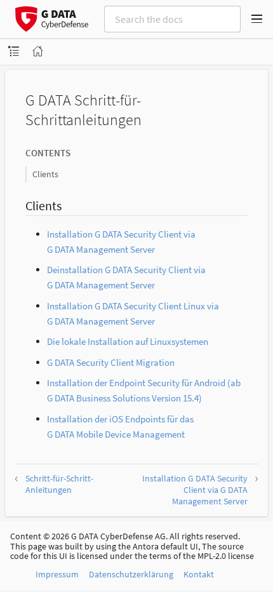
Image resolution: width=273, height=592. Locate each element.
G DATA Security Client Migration (111, 362)
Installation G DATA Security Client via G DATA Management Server (195, 490)
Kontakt (198, 574)
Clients (45, 174)
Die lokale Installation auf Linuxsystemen (127, 341)
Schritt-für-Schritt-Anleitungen (59, 484)
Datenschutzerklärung (131, 574)
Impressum (57, 574)
